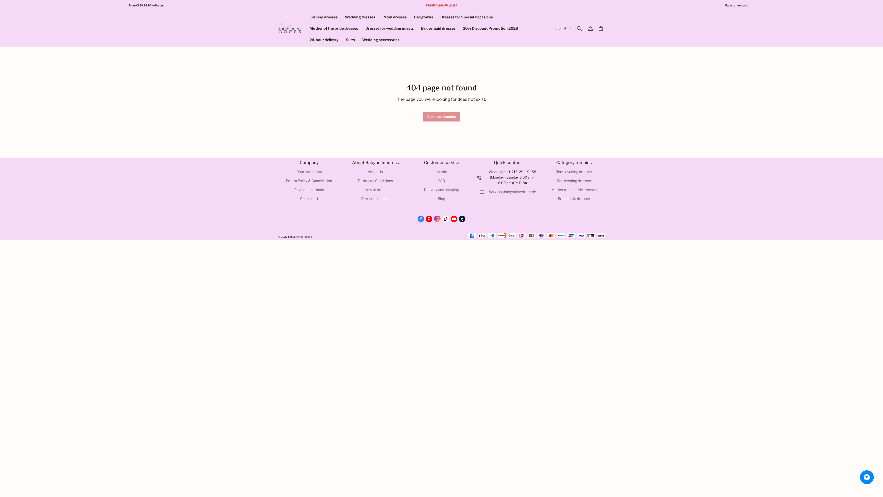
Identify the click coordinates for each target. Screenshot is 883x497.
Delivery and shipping (441, 190)
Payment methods (309, 190)
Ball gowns (423, 17)
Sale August (446, 5)
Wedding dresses (360, 17)
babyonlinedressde (300, 236)
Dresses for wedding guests (389, 28)
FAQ (441, 181)
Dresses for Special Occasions (466, 17)
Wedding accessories (380, 40)
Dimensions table (375, 199)
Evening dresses (324, 17)
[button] (579, 28)
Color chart (309, 199)
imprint (441, 172)
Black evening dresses (574, 172)
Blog (441, 199)
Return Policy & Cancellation (309, 181)
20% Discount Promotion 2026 (490, 28)
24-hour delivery (324, 40)
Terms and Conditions (375, 181)
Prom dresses (394, 17)
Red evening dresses (574, 181)
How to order (375, 190)
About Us (375, 172)
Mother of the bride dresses (334, 28)
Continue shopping (441, 116)
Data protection (309, 172)
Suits (350, 40)
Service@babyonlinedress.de (512, 192)
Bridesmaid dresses (438, 28)
